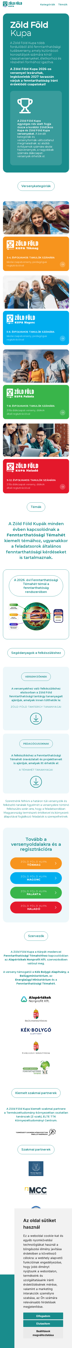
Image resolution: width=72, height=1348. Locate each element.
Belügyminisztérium (34, 975)
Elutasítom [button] (43, 1323)
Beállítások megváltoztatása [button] (43, 1333)
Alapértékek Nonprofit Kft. (27, 959)
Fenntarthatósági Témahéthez (26, 955)
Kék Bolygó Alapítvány (50, 972)
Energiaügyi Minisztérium (33, 979)
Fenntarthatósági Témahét (35, 983)
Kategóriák (47, 4)
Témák (62, 4)
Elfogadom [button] (43, 1316)
